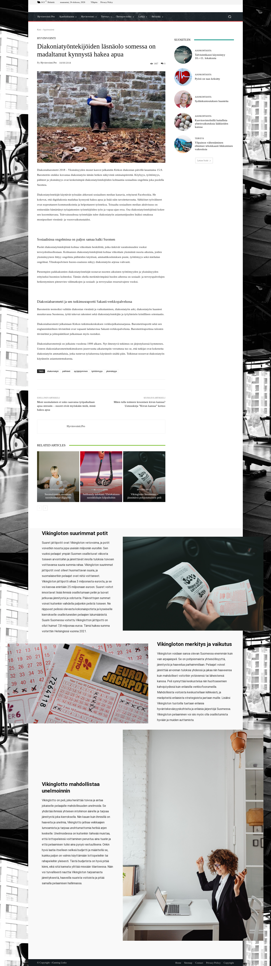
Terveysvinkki (57, 490)
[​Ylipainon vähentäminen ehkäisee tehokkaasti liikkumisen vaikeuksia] (183, 144)
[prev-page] (39, 508)
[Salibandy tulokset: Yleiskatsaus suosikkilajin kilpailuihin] (101, 476)
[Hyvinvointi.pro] (52, 427)
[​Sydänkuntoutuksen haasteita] (183, 99)
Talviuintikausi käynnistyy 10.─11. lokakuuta (210, 56)
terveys (199, 138)
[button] (229, 16)
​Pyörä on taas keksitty (207, 78)
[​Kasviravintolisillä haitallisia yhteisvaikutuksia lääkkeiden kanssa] (183, 122)
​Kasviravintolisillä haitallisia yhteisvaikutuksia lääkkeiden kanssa (211, 123)
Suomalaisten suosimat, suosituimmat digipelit (58, 496)
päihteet (66, 371)
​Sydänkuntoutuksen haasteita (211, 101)
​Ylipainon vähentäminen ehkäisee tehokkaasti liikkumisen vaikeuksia (214, 146)
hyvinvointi (48, 29)
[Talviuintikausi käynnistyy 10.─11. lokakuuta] (183, 55)
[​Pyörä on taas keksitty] (183, 77)
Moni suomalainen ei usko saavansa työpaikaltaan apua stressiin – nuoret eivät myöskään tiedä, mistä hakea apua (66, 406)
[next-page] (45, 508)
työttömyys (97, 371)
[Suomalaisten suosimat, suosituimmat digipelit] (58, 476)
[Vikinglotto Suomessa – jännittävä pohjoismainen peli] (144, 476)
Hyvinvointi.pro (49, 62)
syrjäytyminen (81, 371)
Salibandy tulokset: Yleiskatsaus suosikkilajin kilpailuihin (101, 496)
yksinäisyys (111, 371)
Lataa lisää (202, 160)
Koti (39, 29)
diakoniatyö (53, 371)
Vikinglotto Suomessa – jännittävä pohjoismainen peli (144, 496)
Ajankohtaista (203, 51)
